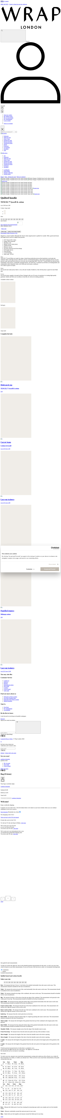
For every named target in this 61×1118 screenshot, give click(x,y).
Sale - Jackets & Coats (10, 176)
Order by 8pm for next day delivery (18, 4)
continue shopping (5, 759)
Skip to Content (4, 1)
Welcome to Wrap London (10, 696)
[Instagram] (4, 736)
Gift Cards (6, 690)
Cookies (6, 687)
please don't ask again (10, 753)
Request (3, 719)
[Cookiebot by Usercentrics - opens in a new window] (52, 548)
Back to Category (21, 176)
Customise (29, 569)
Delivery (6, 682)
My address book (8, 116)
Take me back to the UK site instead (10, 817)
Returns (6, 683)
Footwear (6, 146)
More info (3, 228)
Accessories (7, 147)
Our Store (6, 707)
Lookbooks (7, 170)
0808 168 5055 (4, 4)
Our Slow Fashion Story (10, 698)
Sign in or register (8, 123)
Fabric (8, 233)
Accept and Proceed (49, 569)
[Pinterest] (2, 736)
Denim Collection (8, 172)
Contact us (6, 680)
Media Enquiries (8, 701)
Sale (5, 150)
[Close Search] (2, 128)
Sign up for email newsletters (8, 720)
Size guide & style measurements (9, 224)
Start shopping (4, 812)
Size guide (6, 686)
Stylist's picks (7, 174)
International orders (9, 685)
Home (2, 176)
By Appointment (8, 119)
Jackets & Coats (8, 140)
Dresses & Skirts (8, 141)
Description (3, 233)
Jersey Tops (7, 139)
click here (23, 823)
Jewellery (6, 149)
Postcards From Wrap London (11, 699)
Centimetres (5, 970)
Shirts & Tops (7, 137)
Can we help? (7, 120)
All (4, 155)
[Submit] (28, 727)
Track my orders (8, 115)
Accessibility (7, 710)
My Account (7, 763)
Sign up (3, 750)
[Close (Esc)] (8, 898)
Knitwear (6, 136)
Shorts (5, 144)
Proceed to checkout (6, 798)
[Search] (13, 36)
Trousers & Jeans (8, 143)
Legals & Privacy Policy (7, 739)
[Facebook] (1, 736)
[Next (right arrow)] (13, 899)
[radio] (1, 219)
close (2, 901)
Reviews (13, 233)
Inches (4, 971)
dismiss (2, 753)
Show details (52, 564)
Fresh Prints (7, 171)
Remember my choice (13, 812)
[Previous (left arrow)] (3, 899)
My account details (8, 117)
